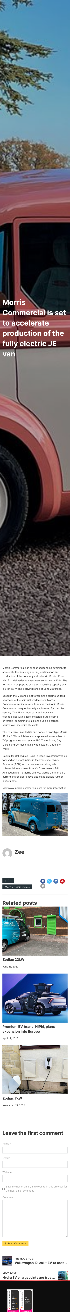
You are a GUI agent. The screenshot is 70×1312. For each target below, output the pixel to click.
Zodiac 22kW (13, 960)
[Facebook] (42, 881)
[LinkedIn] (55, 881)
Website (7, 1172)
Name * (6, 1143)
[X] (49, 881)
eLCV (8, 880)
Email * (6, 1158)
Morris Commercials (17, 887)
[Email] (42, 886)
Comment (9, 1197)
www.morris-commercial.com (25, 788)
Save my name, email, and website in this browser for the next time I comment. (36, 1188)
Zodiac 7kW (12, 1098)
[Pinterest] (62, 881)
